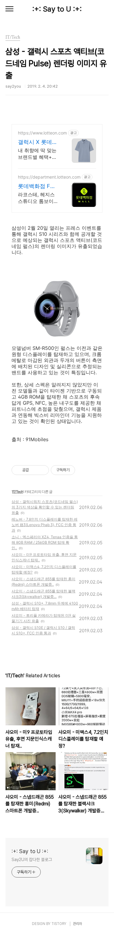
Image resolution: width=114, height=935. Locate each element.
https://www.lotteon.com (42, 132)
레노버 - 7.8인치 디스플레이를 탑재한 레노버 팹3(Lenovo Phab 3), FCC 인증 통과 (45, 524)
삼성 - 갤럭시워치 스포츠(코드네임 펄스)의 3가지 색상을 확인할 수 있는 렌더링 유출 (45, 507)
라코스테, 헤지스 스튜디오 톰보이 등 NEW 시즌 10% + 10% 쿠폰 (37, 197)
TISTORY (58, 924)
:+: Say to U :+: (57, 9)
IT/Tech (17, 491)
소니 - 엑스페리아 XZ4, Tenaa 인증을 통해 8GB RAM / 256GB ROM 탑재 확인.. (45, 542)
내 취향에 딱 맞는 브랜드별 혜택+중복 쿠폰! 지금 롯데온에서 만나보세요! (39, 153)
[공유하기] (34, 470)
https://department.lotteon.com (49, 177)
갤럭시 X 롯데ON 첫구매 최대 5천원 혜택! (37, 142)
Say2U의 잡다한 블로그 (32, 859)
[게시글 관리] (42, 470)
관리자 (77, 924)
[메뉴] (9, 9)
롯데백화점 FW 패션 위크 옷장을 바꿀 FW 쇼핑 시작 (38, 186)
